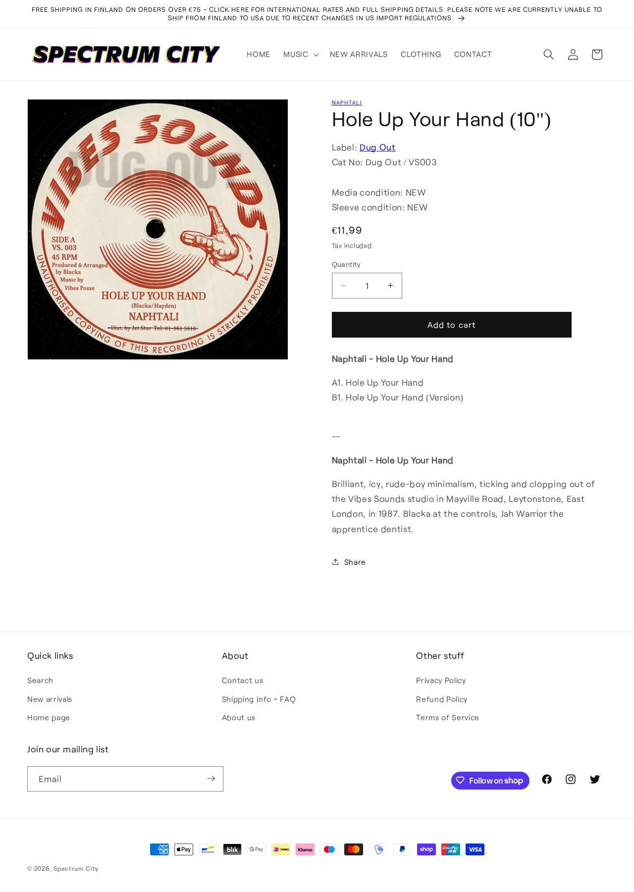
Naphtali (347, 102)
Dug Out (378, 147)
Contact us (243, 680)
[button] (300, 54)
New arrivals (49, 698)
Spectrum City (76, 868)
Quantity (346, 264)
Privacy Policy (441, 680)
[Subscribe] (211, 779)
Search (40, 680)
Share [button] (355, 561)
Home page (48, 717)
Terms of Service (447, 717)
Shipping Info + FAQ (259, 698)
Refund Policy (442, 698)
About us (239, 717)
